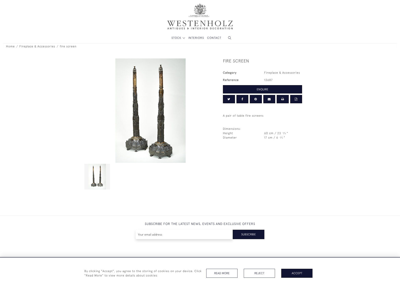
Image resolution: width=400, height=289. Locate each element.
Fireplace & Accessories (37, 46)
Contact (214, 37)
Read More (222, 273)
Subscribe (248, 234)
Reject (259, 273)
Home (10, 46)
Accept (297, 273)
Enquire (262, 89)
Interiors (196, 37)
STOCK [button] (176, 37)
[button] (230, 38)
